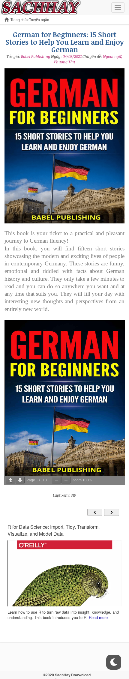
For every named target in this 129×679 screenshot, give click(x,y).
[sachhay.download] (40, 7)
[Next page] (20, 480)
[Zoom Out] (56, 480)
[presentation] (94, 512)
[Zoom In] (66, 480)
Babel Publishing (35, 56)
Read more (98, 617)
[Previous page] (10, 480)
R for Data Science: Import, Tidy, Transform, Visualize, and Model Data (54, 530)
